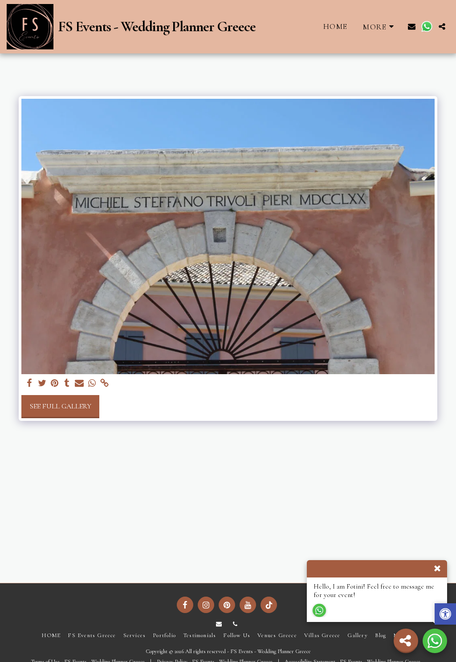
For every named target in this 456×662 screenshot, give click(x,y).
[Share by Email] (79, 383)
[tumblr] (66, 383)
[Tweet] (41, 383)
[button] (412, 26)
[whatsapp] (91, 383)
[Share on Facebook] (29, 383)
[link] (104, 383)
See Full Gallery (60, 406)
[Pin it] (54, 383)
